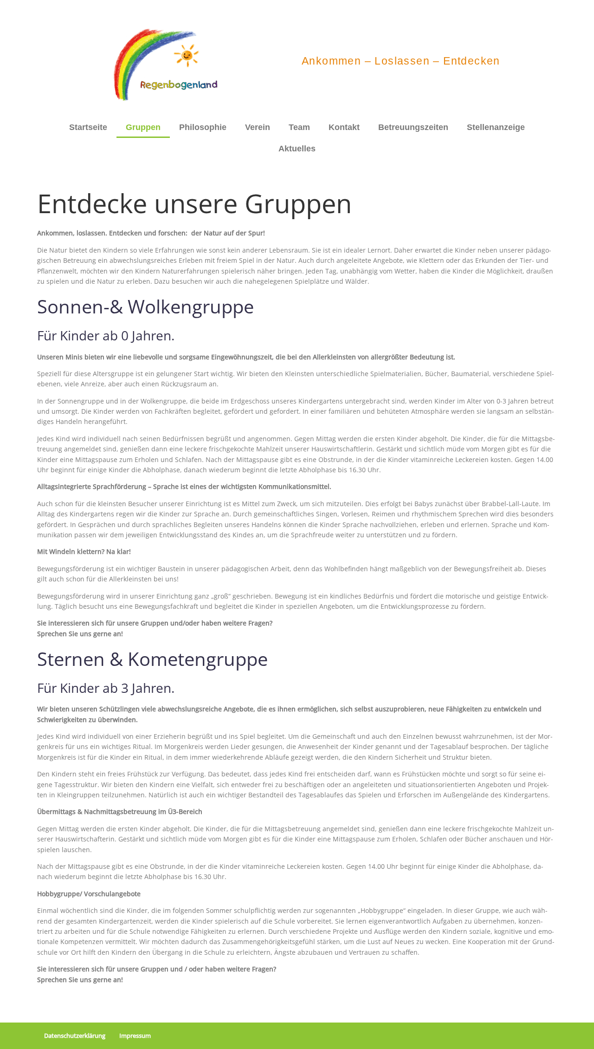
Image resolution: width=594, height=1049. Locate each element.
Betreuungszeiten (413, 127)
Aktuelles (297, 148)
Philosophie (202, 127)
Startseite (88, 127)
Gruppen (143, 127)
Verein (257, 127)
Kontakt (344, 127)
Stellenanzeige (496, 127)
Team (299, 127)
